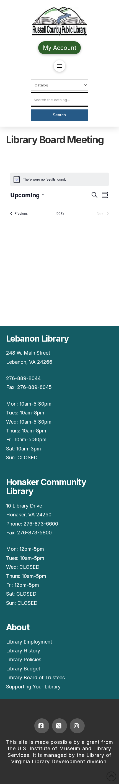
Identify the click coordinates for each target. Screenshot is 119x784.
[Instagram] (77, 725)
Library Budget (23, 669)
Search (59, 114)
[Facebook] (41, 725)
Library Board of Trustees (35, 677)
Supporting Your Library (33, 687)
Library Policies (23, 659)
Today (59, 213)
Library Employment (29, 642)
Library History (23, 651)
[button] (59, 66)
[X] (59, 725)
